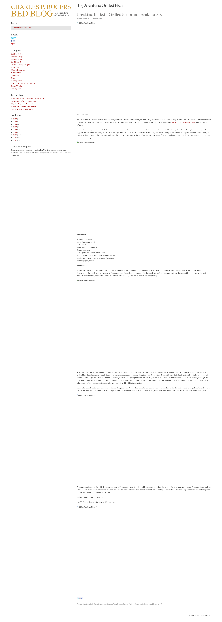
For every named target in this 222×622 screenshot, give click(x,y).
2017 (15, 127)
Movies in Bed (16, 72)
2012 (15, 140)
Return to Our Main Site (22, 27)
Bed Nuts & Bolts (17, 54)
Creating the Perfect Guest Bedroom (23, 101)
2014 (15, 135)
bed (99, 604)
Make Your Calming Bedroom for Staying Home (27, 98)
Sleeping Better (16, 81)
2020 (15, 119)
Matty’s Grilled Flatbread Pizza (183, 122)
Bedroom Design (17, 56)
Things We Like (16, 86)
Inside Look (15, 67)
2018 (15, 124)
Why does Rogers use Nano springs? (23, 104)
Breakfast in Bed (88, 604)
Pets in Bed (15, 75)
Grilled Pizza (148, 604)
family (141, 604)
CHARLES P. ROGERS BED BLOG (200, 616)
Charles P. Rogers (134, 604)
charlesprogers (98, 18)
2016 (15, 129)
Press (13, 78)
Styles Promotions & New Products (23, 83)
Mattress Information (18, 70)
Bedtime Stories (16, 59)
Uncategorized (16, 89)
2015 (15, 132)
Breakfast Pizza (111, 604)
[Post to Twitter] (80, 598)
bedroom (103, 604)
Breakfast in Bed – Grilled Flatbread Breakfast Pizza (120, 15)
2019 (15, 121)
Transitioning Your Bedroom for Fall (23, 106)
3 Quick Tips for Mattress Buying (22, 109)
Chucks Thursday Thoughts (20, 64)
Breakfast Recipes (122, 604)
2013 (15, 137)
